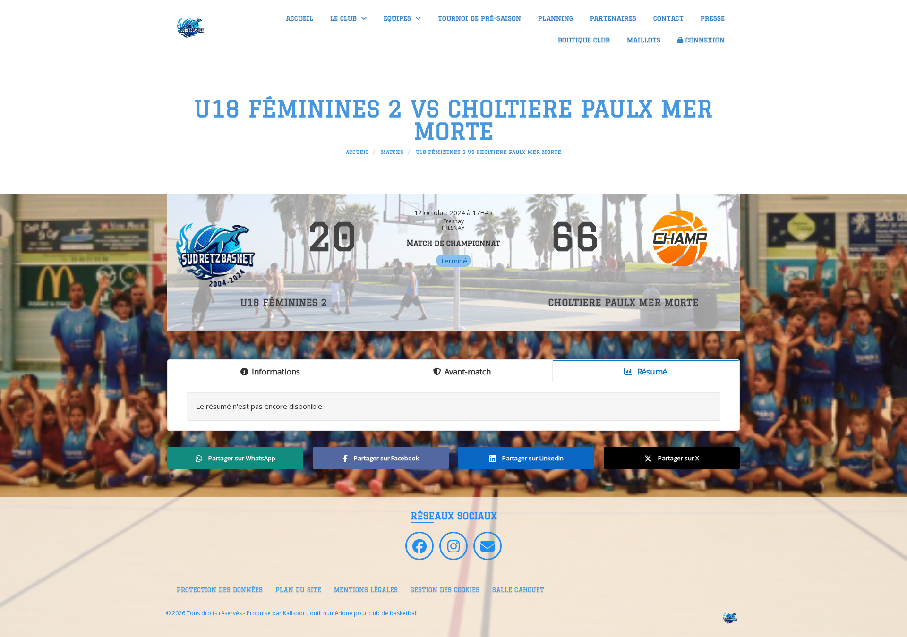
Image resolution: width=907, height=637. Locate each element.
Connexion (705, 40)
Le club (344, 18)
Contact (668, 18)
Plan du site (298, 589)
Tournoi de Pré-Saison (479, 18)
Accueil (299, 18)
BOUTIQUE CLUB (584, 40)
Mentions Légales (366, 589)
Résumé (651, 371)
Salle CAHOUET (518, 589)
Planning (555, 18)
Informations (276, 371)
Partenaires (613, 18)
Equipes (398, 18)
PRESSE (713, 18)
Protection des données (220, 589)
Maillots (643, 40)
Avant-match (468, 371)
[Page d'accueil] (729, 617)
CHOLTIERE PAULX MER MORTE (623, 302)
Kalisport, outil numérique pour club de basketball (350, 613)
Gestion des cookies (445, 589)
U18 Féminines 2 (283, 302)
